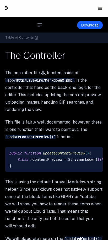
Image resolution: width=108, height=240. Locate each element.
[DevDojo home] (6, 8)
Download (90, 25)
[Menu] (100, 8)
